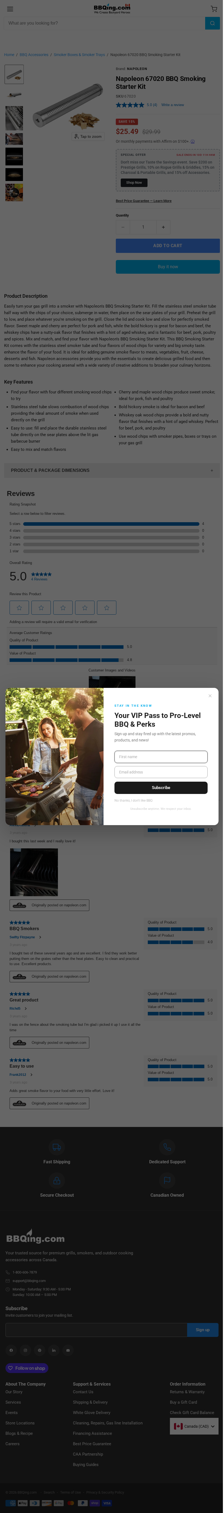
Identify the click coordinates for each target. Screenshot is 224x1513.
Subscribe (161, 787)
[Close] (210, 696)
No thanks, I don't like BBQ (133, 800)
